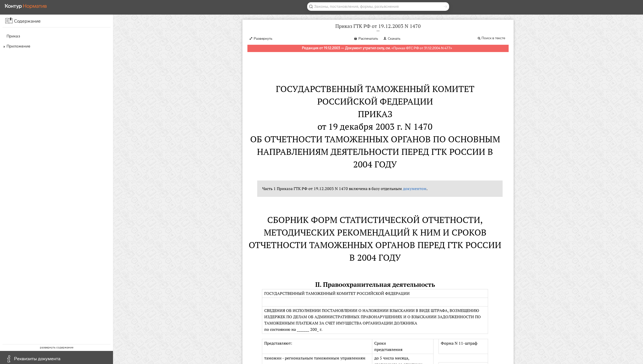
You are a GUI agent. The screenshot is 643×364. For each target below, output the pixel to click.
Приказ (13, 36)
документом (414, 188)
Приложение (18, 46)
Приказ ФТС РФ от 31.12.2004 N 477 (421, 48)
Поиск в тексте (493, 38)
